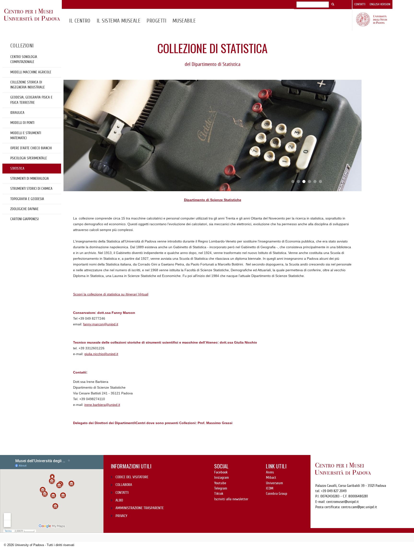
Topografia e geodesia (27, 199)
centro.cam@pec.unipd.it (359, 507)
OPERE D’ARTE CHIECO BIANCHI (31, 148)
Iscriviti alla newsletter (231, 499)
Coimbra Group (276, 493)
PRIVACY (121, 516)
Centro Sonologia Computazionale (23, 59)
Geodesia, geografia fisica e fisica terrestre (31, 99)
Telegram (220, 488)
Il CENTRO (79, 21)
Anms (270, 472)
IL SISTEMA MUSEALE (119, 21)
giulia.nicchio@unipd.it (101, 354)
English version (380, 4)
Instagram (221, 477)
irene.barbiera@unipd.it (102, 405)
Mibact (271, 477)
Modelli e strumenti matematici (25, 135)
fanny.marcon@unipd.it (100, 324)
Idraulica (17, 112)
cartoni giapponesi (24, 219)
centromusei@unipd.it (342, 502)
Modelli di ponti (22, 123)
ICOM (269, 488)
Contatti (359, 4)
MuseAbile (184, 21)
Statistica (17, 168)
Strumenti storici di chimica (31, 188)
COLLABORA (123, 485)
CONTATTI (122, 492)
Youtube (220, 483)
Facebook (221, 472)
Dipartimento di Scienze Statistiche (212, 200)
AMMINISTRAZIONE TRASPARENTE (139, 508)
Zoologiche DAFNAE (24, 209)
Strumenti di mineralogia (29, 178)
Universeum (274, 483)
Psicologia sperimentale (28, 158)
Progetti (156, 21)
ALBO (119, 500)
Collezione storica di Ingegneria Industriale (27, 84)
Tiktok (218, 493)
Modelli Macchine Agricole (30, 72)
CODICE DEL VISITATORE (131, 477)
